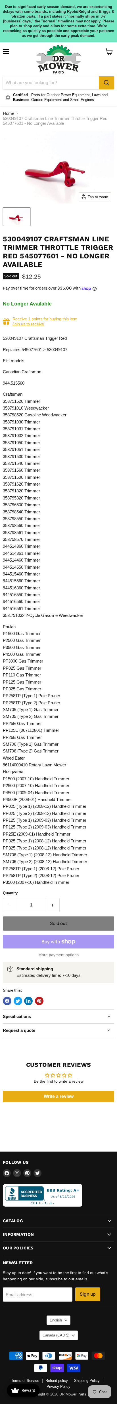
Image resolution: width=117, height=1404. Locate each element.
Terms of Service (25, 1380)
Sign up (88, 1294)
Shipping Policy (87, 1380)
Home (8, 113)
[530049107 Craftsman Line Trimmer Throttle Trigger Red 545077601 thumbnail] (16, 217)
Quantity (10, 893)
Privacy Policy (58, 1386)
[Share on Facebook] (7, 1001)
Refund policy (56, 1380)
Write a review (59, 1096)
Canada (56, 1335)
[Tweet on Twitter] (18, 1001)
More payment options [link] (58, 954)
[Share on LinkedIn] (28, 1001)
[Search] (106, 82)
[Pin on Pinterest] (39, 1001)
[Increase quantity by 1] (53, 905)
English (56, 1320)
